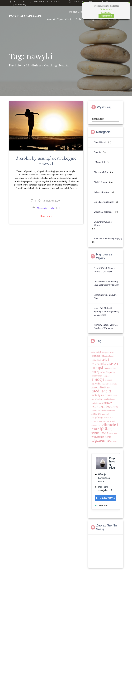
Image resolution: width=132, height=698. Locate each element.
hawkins (96, 383)
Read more (46, 215)
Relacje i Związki (101, 192)
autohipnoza (97, 355)
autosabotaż (108, 356)
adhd (93, 352)
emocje (97, 379)
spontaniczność (96, 421)
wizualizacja (99, 433)
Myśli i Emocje (100, 182)
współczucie (113, 433)
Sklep (79, 19)
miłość (115, 395)
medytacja (101, 391)
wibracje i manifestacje (104, 427)
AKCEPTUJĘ (106, 16)
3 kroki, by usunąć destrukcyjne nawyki (46, 161)
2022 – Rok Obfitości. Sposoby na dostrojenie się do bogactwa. (106, 311)
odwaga (112, 399)
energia (108, 380)
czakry (95, 372)
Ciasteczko (106, 12)
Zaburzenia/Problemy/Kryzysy (108, 238)
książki (114, 384)
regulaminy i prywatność (104, 19)
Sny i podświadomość (103, 202)
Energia (97, 152)
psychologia (105, 410)
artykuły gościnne (105, 352)
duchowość (96, 375)
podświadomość (97, 403)
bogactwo (96, 360)
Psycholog (25, 15)
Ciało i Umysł (100, 142)
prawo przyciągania (101, 405)
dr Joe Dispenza (107, 372)
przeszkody (113, 407)
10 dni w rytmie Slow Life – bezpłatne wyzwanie (107, 326)
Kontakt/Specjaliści (59, 19)
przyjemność (96, 410)
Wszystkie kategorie (103, 212)
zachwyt (113, 441)
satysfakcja (97, 417)
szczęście (106, 421)
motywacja (97, 399)
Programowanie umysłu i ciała (105, 296)
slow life (106, 418)
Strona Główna (78, 11)
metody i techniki (101, 395)
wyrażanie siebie (101, 437)
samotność (105, 414)
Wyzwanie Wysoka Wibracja (103, 223)
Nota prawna (106, 9)
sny (111, 418)
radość (112, 410)
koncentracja (107, 384)
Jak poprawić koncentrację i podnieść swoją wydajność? (106, 283)
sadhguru (96, 413)
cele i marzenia (100, 361)
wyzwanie (100, 440)
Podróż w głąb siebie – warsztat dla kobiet (104, 270)
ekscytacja (106, 376)
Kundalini (100, 162)
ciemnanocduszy (110, 368)
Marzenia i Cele (45, 207)
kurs (107, 387)
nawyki (106, 399)
